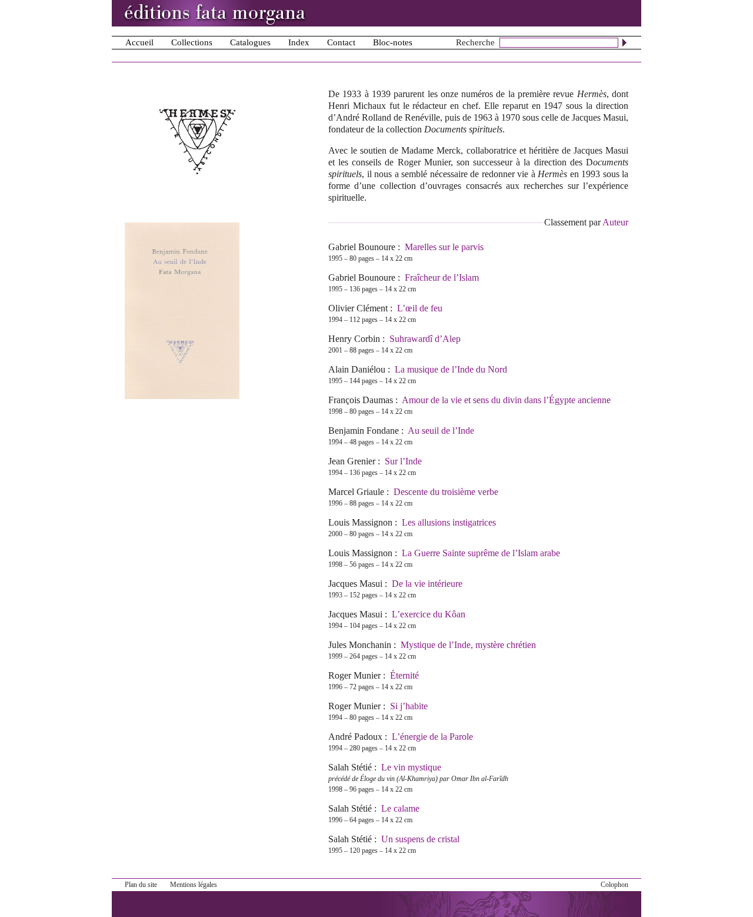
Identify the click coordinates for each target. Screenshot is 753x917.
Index (298, 42)
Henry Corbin (354, 339)
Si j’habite (409, 706)
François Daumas (360, 400)
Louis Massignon (360, 522)
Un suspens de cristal (420, 839)
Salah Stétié (350, 767)
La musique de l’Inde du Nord (451, 369)
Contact (341, 42)
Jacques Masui (355, 584)
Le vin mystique (411, 767)
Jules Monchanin (359, 645)
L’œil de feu (419, 308)
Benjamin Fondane (363, 431)
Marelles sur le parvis (444, 247)
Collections (191, 42)
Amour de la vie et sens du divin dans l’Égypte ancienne (506, 400)
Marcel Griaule (356, 492)
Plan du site (141, 885)
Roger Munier (354, 675)
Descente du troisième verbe (446, 492)
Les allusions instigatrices (449, 522)
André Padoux (355, 737)
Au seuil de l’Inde (441, 431)
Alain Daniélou (356, 369)
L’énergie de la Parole (432, 737)
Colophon (614, 885)
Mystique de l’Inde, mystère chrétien (468, 645)
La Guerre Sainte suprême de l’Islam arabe (481, 553)
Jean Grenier (351, 461)
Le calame (400, 808)
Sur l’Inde (403, 461)
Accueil (139, 42)
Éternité (404, 675)
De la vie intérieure (427, 584)
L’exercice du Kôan (428, 614)
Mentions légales (193, 885)
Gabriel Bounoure (361, 247)
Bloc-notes (392, 42)
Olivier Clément (358, 308)
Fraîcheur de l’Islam (442, 278)
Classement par (586, 222)
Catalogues (250, 42)
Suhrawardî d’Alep (425, 339)
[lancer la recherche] (624, 42)
